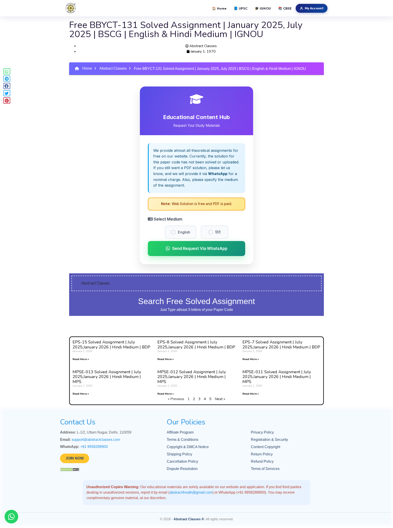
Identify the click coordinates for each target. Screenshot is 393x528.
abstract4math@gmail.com (190, 492)
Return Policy (262, 454)
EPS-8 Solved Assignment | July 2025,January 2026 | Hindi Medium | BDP (196, 344)
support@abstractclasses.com (96, 440)
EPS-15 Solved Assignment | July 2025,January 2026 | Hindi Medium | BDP (111, 344)
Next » (220, 398)
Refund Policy (262, 461)
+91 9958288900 (94, 447)
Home (87, 68)
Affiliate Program (180, 432)
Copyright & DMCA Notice (188, 447)
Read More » (81, 359)
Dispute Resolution (182, 469)
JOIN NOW (75, 458)
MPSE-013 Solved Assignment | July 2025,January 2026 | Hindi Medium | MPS (107, 376)
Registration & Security (269, 440)
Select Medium (167, 219)
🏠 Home (219, 8)
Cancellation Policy (182, 461)
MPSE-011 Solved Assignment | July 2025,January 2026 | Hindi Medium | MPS (276, 376)
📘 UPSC (240, 8)
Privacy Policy (262, 432)
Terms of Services (265, 469)
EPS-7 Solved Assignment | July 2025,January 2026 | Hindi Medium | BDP (281, 344)
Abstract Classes (113, 68)
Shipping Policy (179, 454)
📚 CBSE (285, 8)
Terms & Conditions (182, 440)
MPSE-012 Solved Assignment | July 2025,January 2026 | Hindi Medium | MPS (191, 376)
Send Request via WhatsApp (199, 248)
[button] (6, 71)
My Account (314, 8)
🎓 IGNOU (263, 8)
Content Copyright (265, 447)
